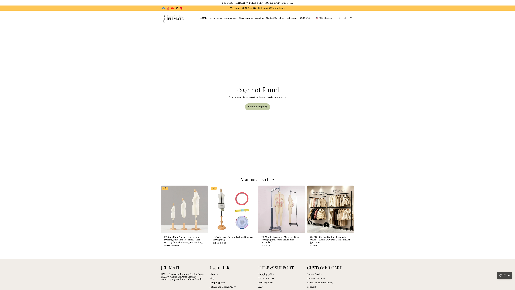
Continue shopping (257, 107)
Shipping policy (217, 282)
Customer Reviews (316, 278)
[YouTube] (172, 8)
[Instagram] (168, 8)
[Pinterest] (181, 8)
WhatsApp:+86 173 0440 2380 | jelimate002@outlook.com (257, 8)
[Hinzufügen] (252, 228)
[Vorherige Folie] (165, 209)
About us (214, 274)
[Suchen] (340, 18)
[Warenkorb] (351, 18)
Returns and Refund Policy (223, 287)
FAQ (260, 287)
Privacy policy (265, 282)
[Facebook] (163, 8)
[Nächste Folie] (204, 209)
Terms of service (266, 278)
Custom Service (314, 274)
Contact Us (312, 287)
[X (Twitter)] (177, 8)
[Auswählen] (203, 228)
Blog (212, 278)
